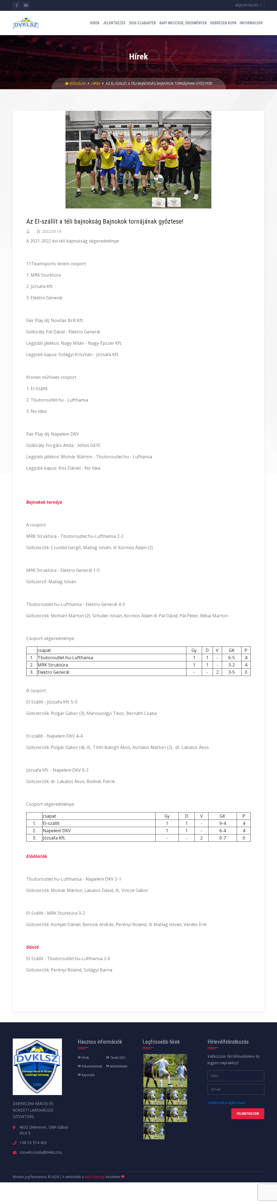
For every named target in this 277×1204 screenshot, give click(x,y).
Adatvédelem (118, 1066)
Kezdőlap (78, 83)
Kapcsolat (88, 1075)
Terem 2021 (117, 1058)
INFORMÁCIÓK (251, 23)
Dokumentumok (91, 1066)
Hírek (95, 83)
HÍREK (95, 23)
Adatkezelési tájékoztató (226, 1102)
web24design (94, 1177)
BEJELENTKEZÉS (247, 5)
